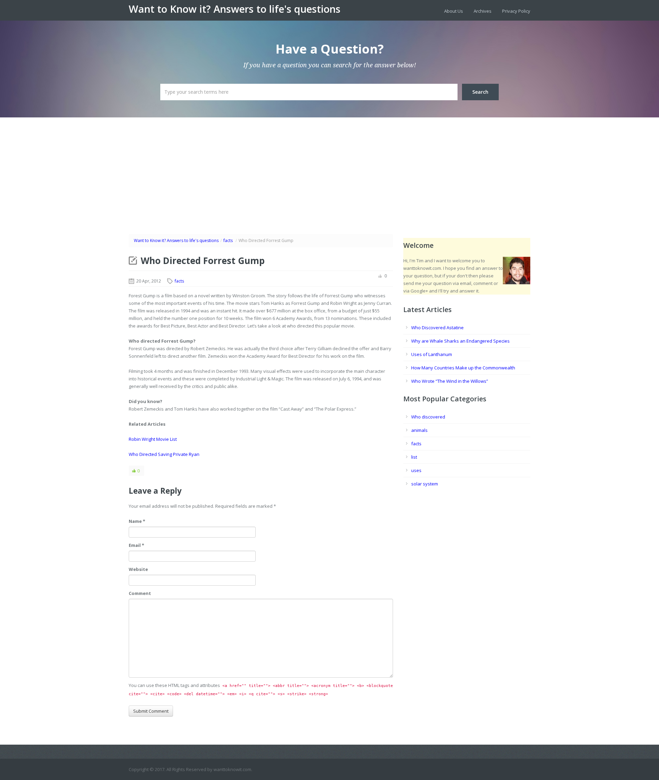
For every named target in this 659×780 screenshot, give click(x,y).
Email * (136, 545)
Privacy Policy (516, 11)
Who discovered (428, 417)
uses (416, 470)
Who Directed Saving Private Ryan (164, 454)
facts (228, 240)
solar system (424, 484)
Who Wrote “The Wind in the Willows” (449, 381)
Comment (140, 593)
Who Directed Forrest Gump (203, 260)
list (414, 457)
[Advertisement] (329, 169)
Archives (483, 11)
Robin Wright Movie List (153, 439)
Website (138, 569)
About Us (453, 11)
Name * (137, 521)
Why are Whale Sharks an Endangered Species (460, 341)
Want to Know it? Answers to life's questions (234, 9)
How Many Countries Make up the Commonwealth (463, 368)
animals (419, 430)
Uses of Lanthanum (431, 354)
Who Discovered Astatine (437, 327)
